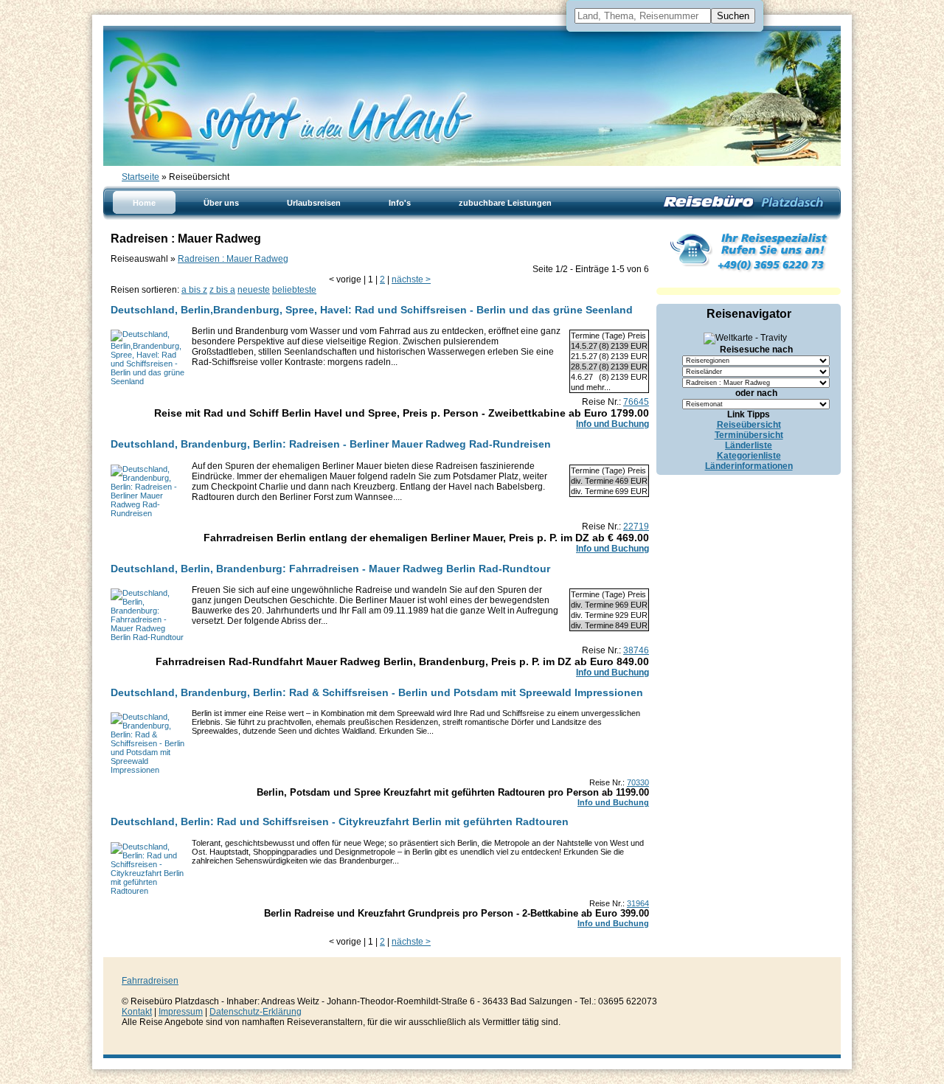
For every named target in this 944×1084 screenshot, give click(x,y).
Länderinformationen (749, 466)
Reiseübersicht (749, 425)
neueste (253, 290)
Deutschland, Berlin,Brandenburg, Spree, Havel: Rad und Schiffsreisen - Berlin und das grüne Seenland (372, 310)
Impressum (181, 1012)
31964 (638, 903)
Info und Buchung (612, 424)
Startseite (140, 177)
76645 (636, 402)
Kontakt (137, 1012)
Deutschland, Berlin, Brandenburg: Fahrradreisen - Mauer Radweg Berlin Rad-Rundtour (330, 568)
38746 (636, 650)
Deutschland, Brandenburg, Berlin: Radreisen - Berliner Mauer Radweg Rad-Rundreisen (331, 444)
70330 (638, 782)
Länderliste (748, 445)
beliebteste (294, 290)
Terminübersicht (749, 435)
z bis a (222, 290)
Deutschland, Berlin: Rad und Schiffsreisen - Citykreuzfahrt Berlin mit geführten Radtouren (340, 821)
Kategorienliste (749, 456)
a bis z (194, 290)
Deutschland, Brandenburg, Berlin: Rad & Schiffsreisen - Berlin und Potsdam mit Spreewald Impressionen (377, 692)
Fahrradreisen (150, 981)
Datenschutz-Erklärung (255, 1012)
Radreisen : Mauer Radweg (233, 259)
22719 (636, 526)
